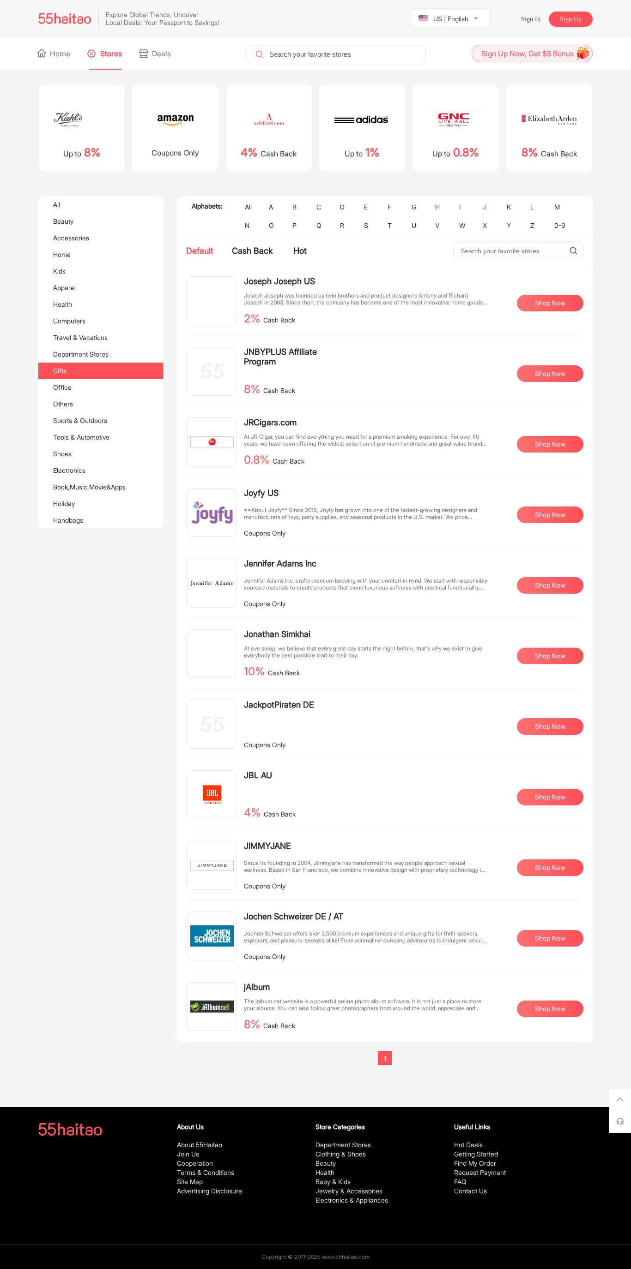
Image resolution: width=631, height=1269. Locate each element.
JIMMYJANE (267, 846)
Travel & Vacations (80, 337)
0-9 (559, 225)
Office (62, 387)
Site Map (190, 1182)
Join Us (188, 1154)
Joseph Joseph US (279, 281)
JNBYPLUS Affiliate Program (280, 356)
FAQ (460, 1182)
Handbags (68, 520)
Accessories (71, 238)
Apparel (64, 288)
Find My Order (475, 1163)
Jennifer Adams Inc (280, 563)
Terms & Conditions (205, 1172)
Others (63, 404)
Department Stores (81, 354)
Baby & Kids (333, 1182)
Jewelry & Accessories (349, 1191)
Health (62, 304)
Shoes (62, 454)
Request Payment (480, 1172)
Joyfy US (261, 493)
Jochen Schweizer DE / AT (293, 916)
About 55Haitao (199, 1145)
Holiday (64, 503)
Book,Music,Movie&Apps (89, 487)
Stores (110, 53)
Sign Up (571, 19)
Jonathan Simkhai (277, 634)
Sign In (530, 19)
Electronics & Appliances (352, 1200)
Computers (69, 321)
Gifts (60, 371)
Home (59, 53)
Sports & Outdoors (80, 420)
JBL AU (258, 775)
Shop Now (550, 303)
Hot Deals (468, 1145)
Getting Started (476, 1154)
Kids (59, 271)
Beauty (63, 221)
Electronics (69, 470)
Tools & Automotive (81, 437)
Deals (160, 53)
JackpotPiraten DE (279, 704)
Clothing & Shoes (341, 1154)
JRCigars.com (270, 422)
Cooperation (195, 1163)
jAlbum (257, 987)
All (56, 205)
